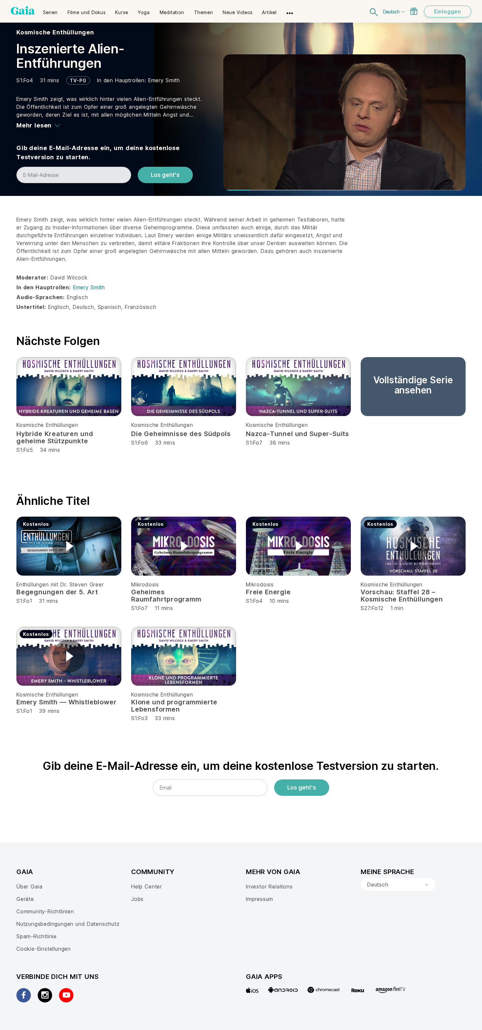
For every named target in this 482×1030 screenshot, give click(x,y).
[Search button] (374, 11)
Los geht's (165, 175)
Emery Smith (164, 80)
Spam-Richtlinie (36, 936)
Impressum (259, 899)
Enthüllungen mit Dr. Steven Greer (60, 584)
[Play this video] (68, 546)
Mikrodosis (145, 584)
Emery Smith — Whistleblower (66, 702)
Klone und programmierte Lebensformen (174, 705)
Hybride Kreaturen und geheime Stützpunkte (54, 437)
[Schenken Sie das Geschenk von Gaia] (413, 11)
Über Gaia (29, 886)
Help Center (146, 886)
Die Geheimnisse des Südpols (181, 434)
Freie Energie (268, 592)
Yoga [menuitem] (144, 12)
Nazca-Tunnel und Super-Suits (297, 434)
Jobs (137, 899)
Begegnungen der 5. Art (57, 592)
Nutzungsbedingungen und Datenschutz (68, 924)
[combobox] (398, 884)
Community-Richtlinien (45, 911)
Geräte (25, 899)
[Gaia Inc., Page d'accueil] (23, 10)
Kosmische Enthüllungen (55, 32)
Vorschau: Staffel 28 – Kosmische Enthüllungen (402, 595)
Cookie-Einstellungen (43, 948)
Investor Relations (269, 886)
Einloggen (447, 11)
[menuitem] (50, 10)
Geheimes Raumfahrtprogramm (166, 595)
